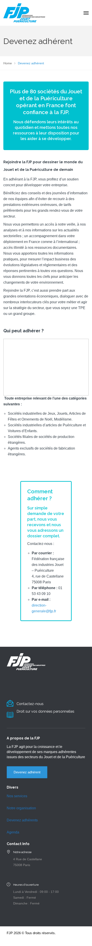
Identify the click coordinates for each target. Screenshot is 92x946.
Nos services (17, 796)
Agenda (13, 832)
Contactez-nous (30, 704)
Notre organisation (21, 808)
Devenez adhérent (27, 772)
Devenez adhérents (22, 820)
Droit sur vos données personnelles (45, 711)
